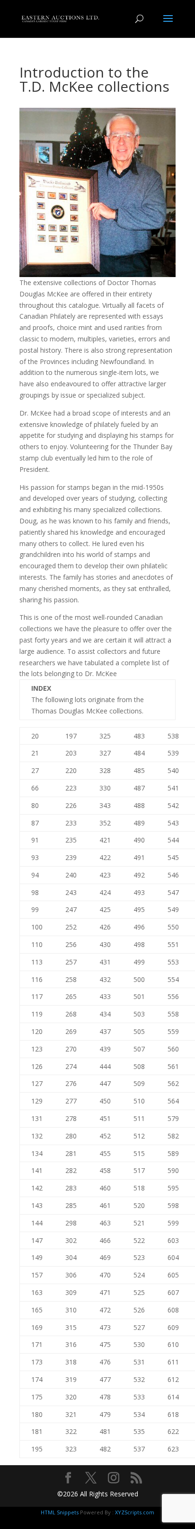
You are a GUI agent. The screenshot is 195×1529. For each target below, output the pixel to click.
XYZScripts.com (134, 1512)
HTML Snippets (60, 1512)
